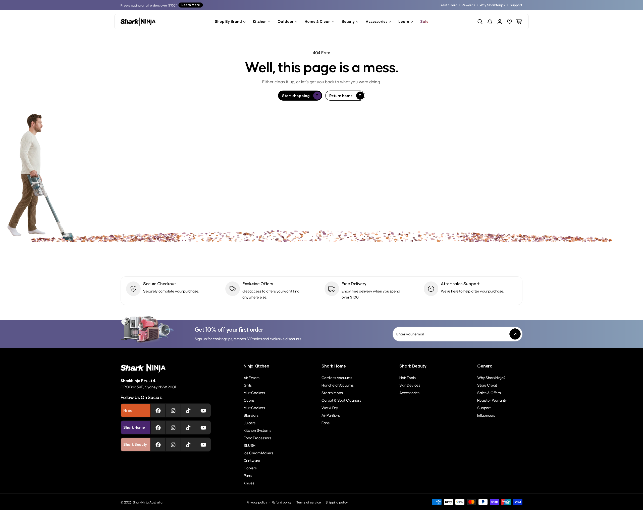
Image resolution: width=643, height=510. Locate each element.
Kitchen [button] (259, 21)
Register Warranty (492, 400)
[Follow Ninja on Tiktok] (188, 410)
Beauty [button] (348, 21)
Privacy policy (257, 502)
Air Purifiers (331, 415)
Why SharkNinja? (492, 5)
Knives (249, 482)
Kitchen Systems (257, 430)
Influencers (486, 415)
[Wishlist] (509, 22)
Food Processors (257, 437)
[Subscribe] (515, 334)
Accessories (409, 392)
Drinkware (252, 460)
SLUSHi (250, 445)
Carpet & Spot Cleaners (341, 400)
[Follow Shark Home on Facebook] (158, 427)
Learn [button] (403, 21)
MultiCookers (254, 392)
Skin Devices (409, 385)
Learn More (190, 5)
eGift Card (449, 5)
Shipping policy (337, 502)
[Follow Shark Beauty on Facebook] (158, 444)
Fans (325, 422)
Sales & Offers (489, 392)
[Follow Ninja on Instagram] (173, 410)
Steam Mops (332, 392)
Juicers (249, 422)
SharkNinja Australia (148, 502)
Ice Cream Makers (258, 452)
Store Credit (487, 385)
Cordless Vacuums (337, 377)
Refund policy (282, 502)
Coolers (250, 467)
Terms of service (308, 502)
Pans (247, 475)
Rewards (468, 5)
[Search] (480, 22)
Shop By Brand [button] (228, 21)
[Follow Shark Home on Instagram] (173, 427)
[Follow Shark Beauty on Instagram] (173, 444)
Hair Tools (407, 377)
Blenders (251, 415)
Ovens (249, 400)
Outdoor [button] (286, 21)
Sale (424, 21)
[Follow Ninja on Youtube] (203, 410)
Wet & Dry (330, 407)
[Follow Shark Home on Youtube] (203, 427)
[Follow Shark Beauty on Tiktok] (188, 444)
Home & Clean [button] (318, 21)
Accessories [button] (376, 21)
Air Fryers (251, 377)
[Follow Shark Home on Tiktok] (188, 427)
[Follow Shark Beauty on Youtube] (203, 444)
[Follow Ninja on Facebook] (158, 410)
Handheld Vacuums (337, 385)
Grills (248, 385)
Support (516, 5)
